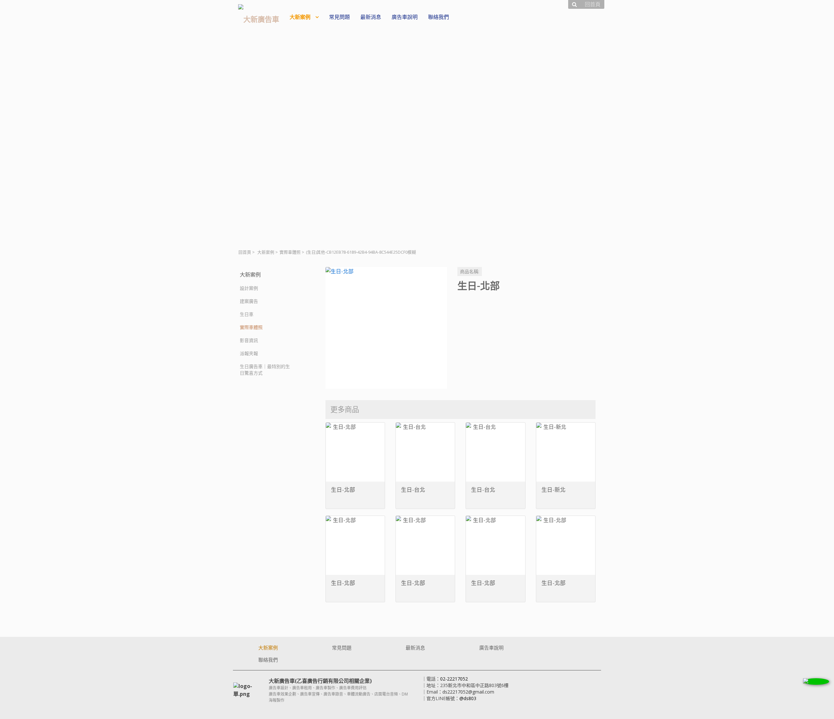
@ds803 (467, 698)
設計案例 (249, 288)
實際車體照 (290, 252)
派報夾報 (249, 353)
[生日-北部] (386, 328)
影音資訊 (249, 340)
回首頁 (244, 252)
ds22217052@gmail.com (468, 692)
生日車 (246, 314)
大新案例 (265, 252)
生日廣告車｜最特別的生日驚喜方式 (265, 369)
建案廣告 (249, 301)
